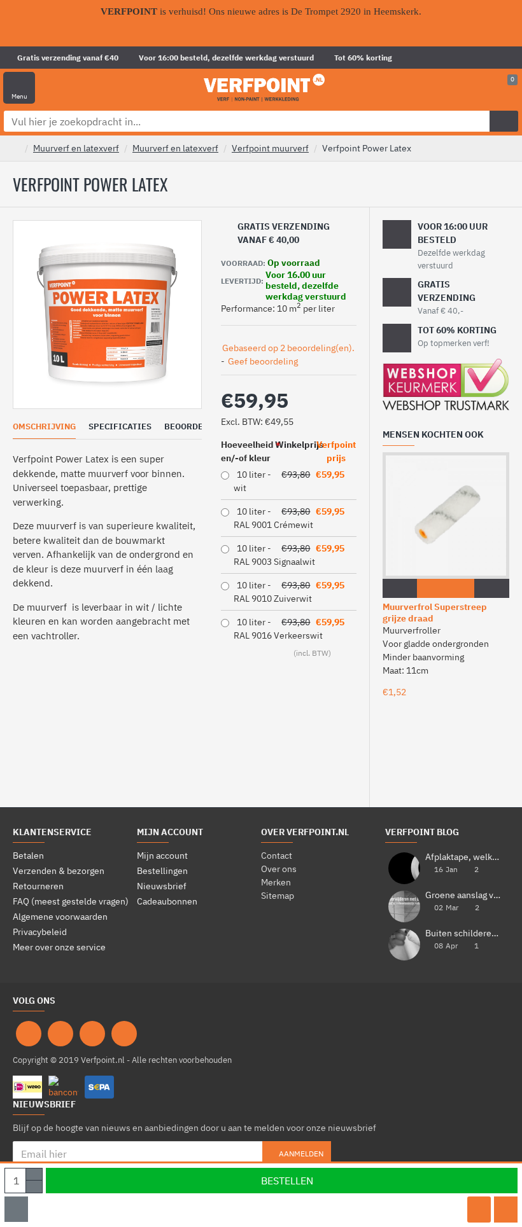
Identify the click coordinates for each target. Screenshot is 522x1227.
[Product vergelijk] (506, 1209)
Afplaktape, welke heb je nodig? (463, 857)
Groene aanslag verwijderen (463, 895)
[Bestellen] (426, 588)
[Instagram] (60, 1033)
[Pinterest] (92, 1033)
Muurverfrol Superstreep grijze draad (435, 612)
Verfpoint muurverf (270, 148)
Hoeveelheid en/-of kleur (247, 451)
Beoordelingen (199, 427)
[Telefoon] (124, 1033)
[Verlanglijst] (479, 1209)
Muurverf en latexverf (76, 148)
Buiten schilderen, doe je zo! (463, 933)
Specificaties (120, 427)
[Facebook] (28, 1033)
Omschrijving (44, 427)
